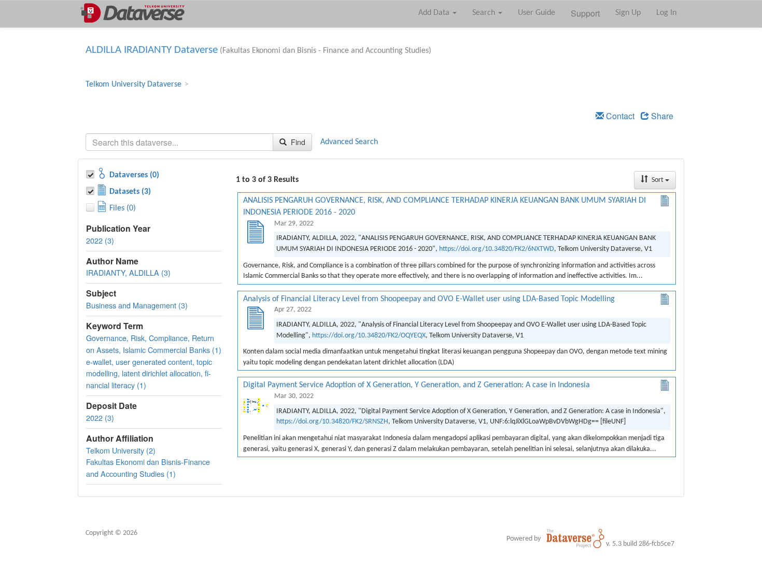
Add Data (434, 13)
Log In (666, 13)
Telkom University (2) (121, 450)
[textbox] (179, 142)
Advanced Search (349, 142)
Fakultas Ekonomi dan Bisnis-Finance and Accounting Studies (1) (148, 467)
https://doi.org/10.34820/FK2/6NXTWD (496, 249)
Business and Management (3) (137, 305)
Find (297, 142)
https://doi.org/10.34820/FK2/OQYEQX (369, 335)
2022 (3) (100, 240)
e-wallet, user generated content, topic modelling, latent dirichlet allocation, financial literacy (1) (149, 373)
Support (585, 13)
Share (661, 116)
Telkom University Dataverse (133, 84)
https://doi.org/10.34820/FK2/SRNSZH (332, 422)
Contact (619, 116)
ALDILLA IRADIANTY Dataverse (152, 50)
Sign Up (628, 13)
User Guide (536, 13)
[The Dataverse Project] (575, 538)
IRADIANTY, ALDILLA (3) (128, 272)
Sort (657, 180)
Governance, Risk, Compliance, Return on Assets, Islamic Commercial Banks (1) (153, 343)
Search (484, 13)
